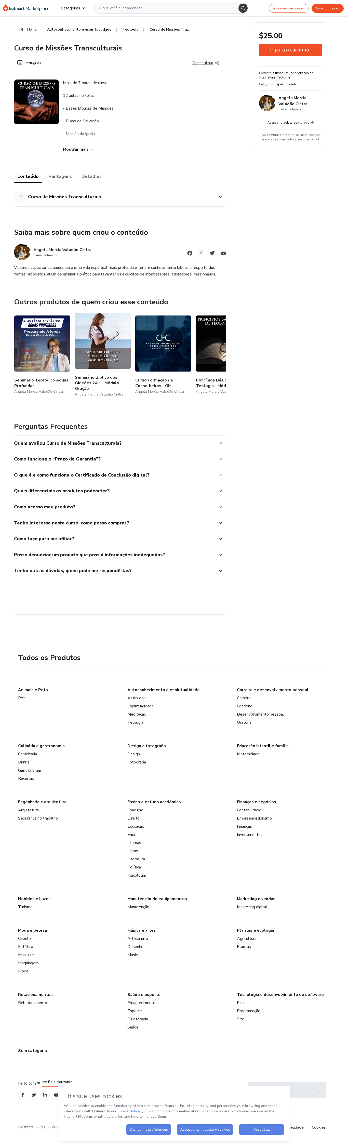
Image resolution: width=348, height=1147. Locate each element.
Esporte (134, 1011)
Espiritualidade (140, 706)
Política (134, 867)
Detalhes (92, 176)
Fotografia (136, 762)
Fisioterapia (137, 1019)
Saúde (133, 1027)
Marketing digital (252, 907)
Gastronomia (29, 770)
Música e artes (141, 930)
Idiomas (134, 843)
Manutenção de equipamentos (157, 899)
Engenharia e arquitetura (42, 802)
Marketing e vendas (256, 899)
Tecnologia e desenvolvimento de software (280, 994)
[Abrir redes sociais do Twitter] (212, 254)
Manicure (26, 955)
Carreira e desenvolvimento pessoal (273, 690)
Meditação (136, 714)
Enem (132, 834)
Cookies (319, 1127)
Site (240, 1019)
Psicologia (136, 875)
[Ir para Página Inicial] (28, 8)
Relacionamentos (35, 994)
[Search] (243, 8)
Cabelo (24, 938)
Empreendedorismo (254, 818)
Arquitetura (28, 810)
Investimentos (250, 834)
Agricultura (247, 938)
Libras (132, 851)
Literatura (136, 859)
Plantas (244, 947)
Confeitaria (27, 754)
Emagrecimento (141, 1003)
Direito (133, 818)
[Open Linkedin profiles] (45, 1095)
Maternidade (248, 754)
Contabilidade (249, 810)
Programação (248, 1011)
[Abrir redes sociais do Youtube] (223, 254)
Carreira (243, 698)
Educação (135, 826)
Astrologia (136, 698)
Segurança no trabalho (38, 818)
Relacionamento (32, 1003)
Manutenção (138, 907)
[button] (114, 196)
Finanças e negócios (256, 802)
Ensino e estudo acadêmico (154, 802)
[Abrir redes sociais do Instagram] (201, 254)
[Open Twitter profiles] (34, 1095)
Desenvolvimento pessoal (260, 714)
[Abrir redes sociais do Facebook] (189, 254)
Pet (21, 698)
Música (133, 955)
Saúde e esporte (143, 994)
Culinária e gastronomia (41, 746)
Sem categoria (32, 1050)
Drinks (23, 762)
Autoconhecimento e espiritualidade (163, 690)
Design (133, 754)
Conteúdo (28, 176)
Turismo (25, 907)
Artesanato (137, 938)
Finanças (244, 826)
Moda (23, 971)
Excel (242, 1003)
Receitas (26, 778)
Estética (25, 947)
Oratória (244, 722)
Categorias (70, 8)
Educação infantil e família (263, 746)
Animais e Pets (33, 690)
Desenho (135, 947)
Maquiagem (28, 963)
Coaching (244, 706)
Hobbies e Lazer (34, 899)
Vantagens (60, 176)
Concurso (135, 810)
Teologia (135, 722)
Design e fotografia (146, 746)
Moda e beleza (32, 930)
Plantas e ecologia (255, 930)
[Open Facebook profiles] (22, 1095)
